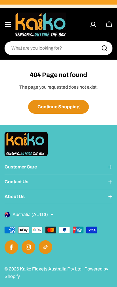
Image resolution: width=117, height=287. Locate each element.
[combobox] (58, 48)
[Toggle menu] (8, 24)
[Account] (93, 24)
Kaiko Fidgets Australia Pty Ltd (51, 268)
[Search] (104, 48)
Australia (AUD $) (30, 214)
